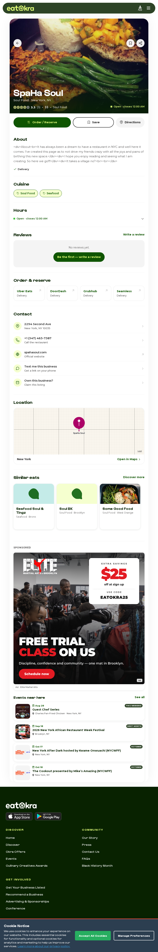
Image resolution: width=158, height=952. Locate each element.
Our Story (90, 837)
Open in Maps (127, 459)
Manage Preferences (134, 935)
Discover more (134, 477)
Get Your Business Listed (25, 887)
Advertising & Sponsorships (27, 901)
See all (140, 697)
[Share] (140, 43)
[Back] (17, 43)
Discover (13, 844)
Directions (133, 122)
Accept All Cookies (93, 935)
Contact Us (90, 851)
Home (10, 837)
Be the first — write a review (79, 257)
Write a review (134, 234)
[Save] (130, 43)
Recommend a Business (24, 894)
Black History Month (97, 865)
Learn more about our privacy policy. (44, 946)
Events (11, 858)
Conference (15, 908)
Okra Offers (15, 851)
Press (86, 844)
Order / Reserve (44, 122)
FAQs (86, 858)
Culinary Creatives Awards (26, 865)
